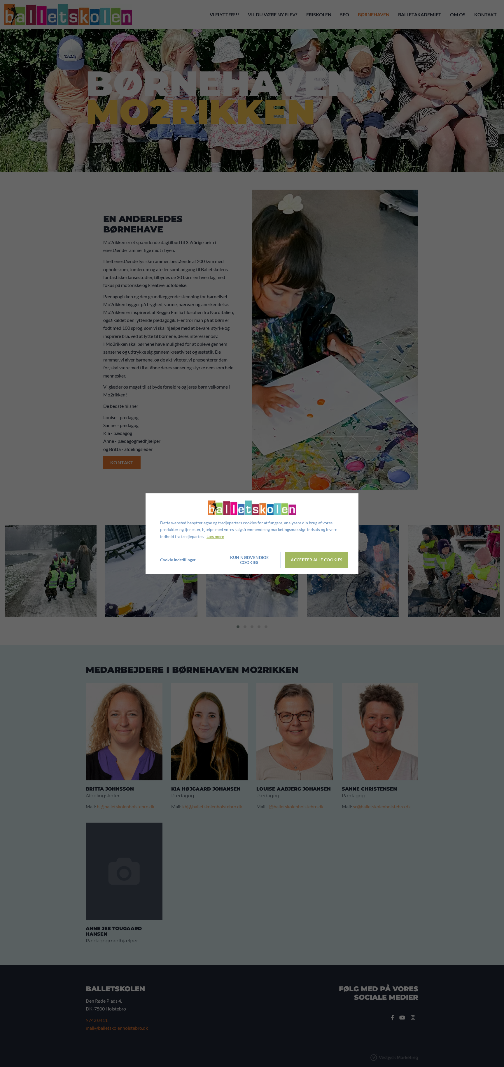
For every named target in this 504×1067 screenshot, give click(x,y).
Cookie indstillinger (178, 559)
